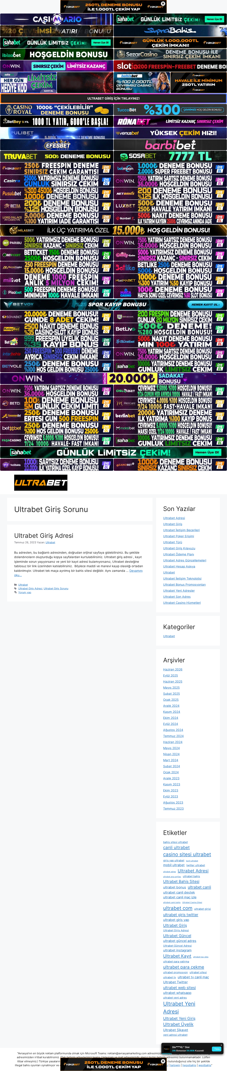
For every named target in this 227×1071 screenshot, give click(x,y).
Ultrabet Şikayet (175, 1030)
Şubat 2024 (171, 766)
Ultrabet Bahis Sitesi (181, 881)
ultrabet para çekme (183, 967)
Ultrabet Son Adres (177, 596)
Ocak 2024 (171, 772)
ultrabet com (177, 908)
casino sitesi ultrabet (187, 854)
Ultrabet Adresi (174, 518)
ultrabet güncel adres (179, 941)
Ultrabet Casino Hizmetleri (182, 603)
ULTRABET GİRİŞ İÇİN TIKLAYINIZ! (113, 98)
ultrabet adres (169, 871)
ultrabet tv (169, 977)
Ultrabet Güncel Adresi (177, 945)
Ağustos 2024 (173, 730)
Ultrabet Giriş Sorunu (56, 588)
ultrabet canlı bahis (172, 902)
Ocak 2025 (171, 699)
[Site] (56, 168)
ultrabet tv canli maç (193, 977)
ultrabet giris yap (176, 920)
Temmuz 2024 (173, 736)
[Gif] (113, 230)
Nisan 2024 (171, 754)
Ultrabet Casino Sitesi (192, 902)
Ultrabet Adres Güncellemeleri (184, 560)
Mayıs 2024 (171, 748)
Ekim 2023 (170, 790)
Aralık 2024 (171, 706)
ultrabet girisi (202, 909)
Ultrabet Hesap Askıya (179, 566)
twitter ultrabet (195, 865)
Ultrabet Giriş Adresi (43, 535)
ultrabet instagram (177, 950)
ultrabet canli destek (179, 892)
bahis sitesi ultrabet (175, 842)
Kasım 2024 (171, 712)
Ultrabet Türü (172, 542)
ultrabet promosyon (175, 972)
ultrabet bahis (191, 876)
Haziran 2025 (172, 681)
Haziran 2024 (172, 742)
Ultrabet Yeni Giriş (179, 1018)
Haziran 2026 (172, 669)
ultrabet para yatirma (176, 961)
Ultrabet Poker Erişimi (178, 536)
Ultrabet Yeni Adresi (179, 1008)
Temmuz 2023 (173, 808)
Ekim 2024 (170, 718)
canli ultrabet (176, 847)
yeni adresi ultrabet (175, 1034)
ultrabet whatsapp (177, 993)
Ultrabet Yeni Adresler (179, 590)
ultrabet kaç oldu (200, 957)
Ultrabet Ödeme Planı (178, 554)
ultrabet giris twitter (180, 914)
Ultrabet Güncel (177, 935)
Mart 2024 (170, 760)
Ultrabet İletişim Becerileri (181, 530)
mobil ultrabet (174, 865)
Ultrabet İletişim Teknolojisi (182, 578)
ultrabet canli (199, 887)
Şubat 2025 (171, 693)
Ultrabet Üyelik (178, 1024)
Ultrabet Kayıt (177, 956)
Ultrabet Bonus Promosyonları (184, 584)
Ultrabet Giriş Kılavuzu (179, 548)
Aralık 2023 (171, 778)
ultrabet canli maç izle (179, 897)
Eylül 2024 (170, 724)
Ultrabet (23, 584)
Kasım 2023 (171, 784)
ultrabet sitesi (198, 972)
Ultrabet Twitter (175, 982)
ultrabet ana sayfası (172, 876)
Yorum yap (24, 592)
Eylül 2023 (170, 796)
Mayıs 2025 (171, 687)
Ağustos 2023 (173, 802)
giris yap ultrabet (173, 860)
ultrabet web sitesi (179, 987)
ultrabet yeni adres (175, 997)
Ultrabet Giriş (172, 524)
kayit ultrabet (192, 861)
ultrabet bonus (174, 887)
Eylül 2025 (170, 675)
